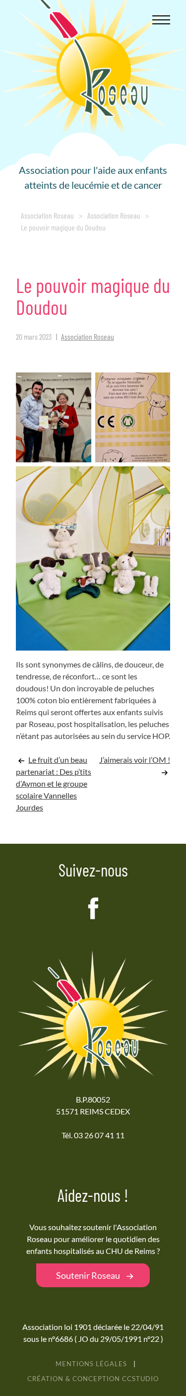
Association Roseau (47, 215)
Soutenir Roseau (88, 1275)
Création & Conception (93, 1379)
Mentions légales (91, 1364)
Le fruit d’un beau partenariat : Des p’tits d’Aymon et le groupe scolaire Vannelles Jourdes (53, 783)
